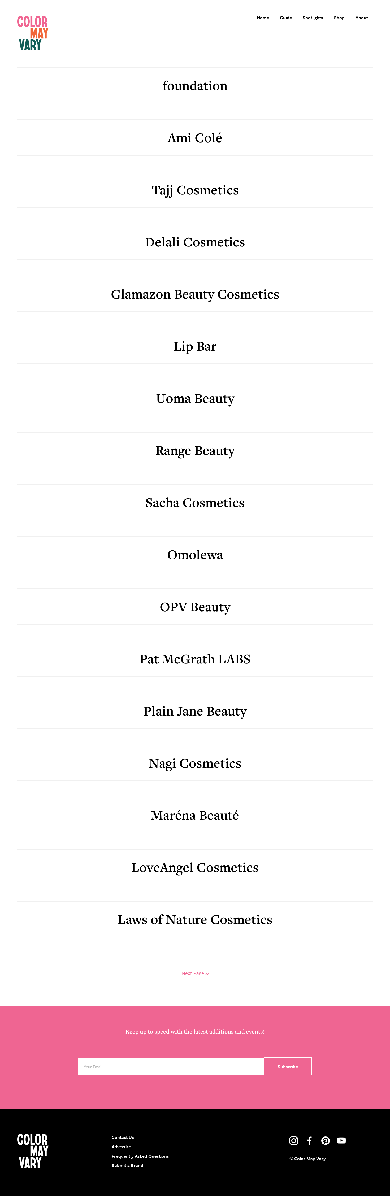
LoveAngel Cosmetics (195, 867)
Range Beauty (195, 450)
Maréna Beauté (195, 814)
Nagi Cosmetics (195, 762)
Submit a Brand (127, 1165)
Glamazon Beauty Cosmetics (195, 293)
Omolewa (195, 554)
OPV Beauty (195, 606)
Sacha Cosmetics (195, 502)
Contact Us (123, 1137)
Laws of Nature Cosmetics (195, 919)
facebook (309, 1140)
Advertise (121, 1146)
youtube (341, 1140)
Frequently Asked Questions (140, 1156)
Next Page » (195, 973)
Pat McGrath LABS (195, 658)
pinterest (325, 1140)
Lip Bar (195, 345)
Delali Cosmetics (195, 241)
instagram (293, 1140)
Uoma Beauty (195, 398)
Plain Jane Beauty (195, 710)
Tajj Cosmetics (195, 189)
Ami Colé (195, 137)
